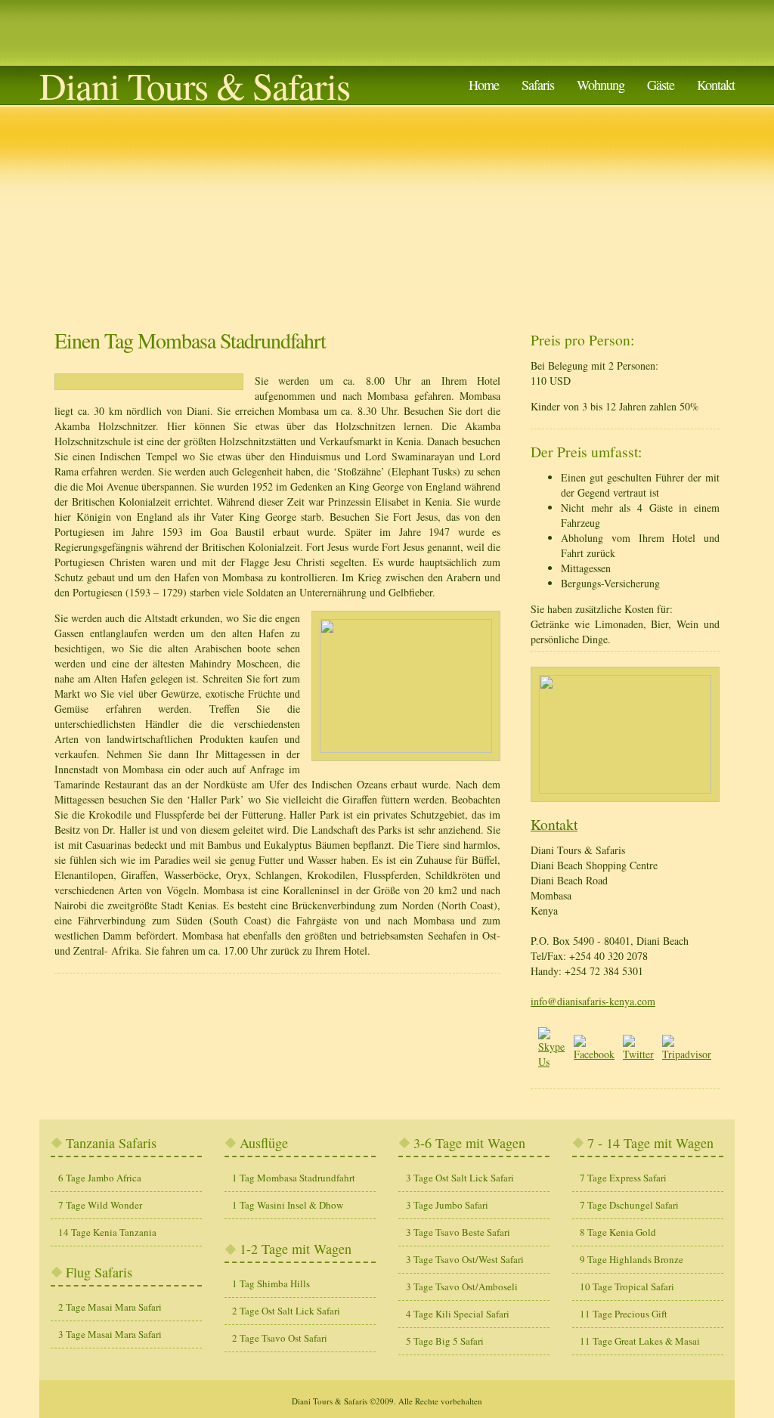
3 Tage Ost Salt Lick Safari (460, 1177)
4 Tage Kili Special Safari (457, 1313)
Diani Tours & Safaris (194, 85)
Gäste (660, 85)
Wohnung (600, 85)
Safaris (538, 85)
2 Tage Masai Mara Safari (110, 1307)
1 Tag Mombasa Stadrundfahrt (293, 1177)
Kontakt (716, 85)
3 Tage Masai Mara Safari (110, 1334)
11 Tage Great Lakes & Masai (640, 1341)
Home (484, 85)
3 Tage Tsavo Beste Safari (458, 1232)
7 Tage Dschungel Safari (629, 1205)
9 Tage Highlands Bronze (631, 1259)
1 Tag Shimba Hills (271, 1283)
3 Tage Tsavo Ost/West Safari (465, 1259)
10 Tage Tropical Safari (627, 1286)
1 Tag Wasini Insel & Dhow (287, 1205)
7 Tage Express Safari (623, 1177)
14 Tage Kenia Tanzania (107, 1232)
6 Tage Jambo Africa (99, 1177)
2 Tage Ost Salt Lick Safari (286, 1310)
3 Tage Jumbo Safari (447, 1205)
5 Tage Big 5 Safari (445, 1341)
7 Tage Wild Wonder (100, 1205)
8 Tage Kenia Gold (618, 1232)
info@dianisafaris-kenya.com (593, 1001)
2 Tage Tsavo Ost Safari (279, 1338)
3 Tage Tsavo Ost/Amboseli (462, 1286)
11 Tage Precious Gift (623, 1313)
